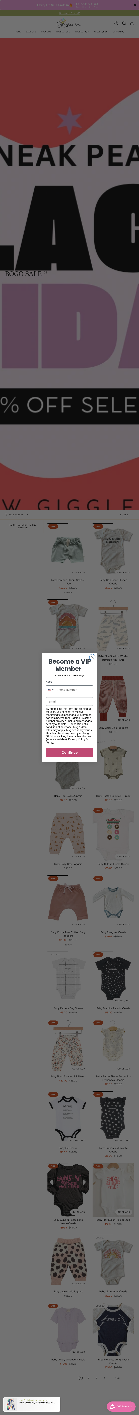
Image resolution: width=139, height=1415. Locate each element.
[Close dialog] (92, 657)
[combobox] (50, 690)
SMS (49, 682)
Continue (70, 752)
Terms (49, 742)
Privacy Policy (76, 739)
